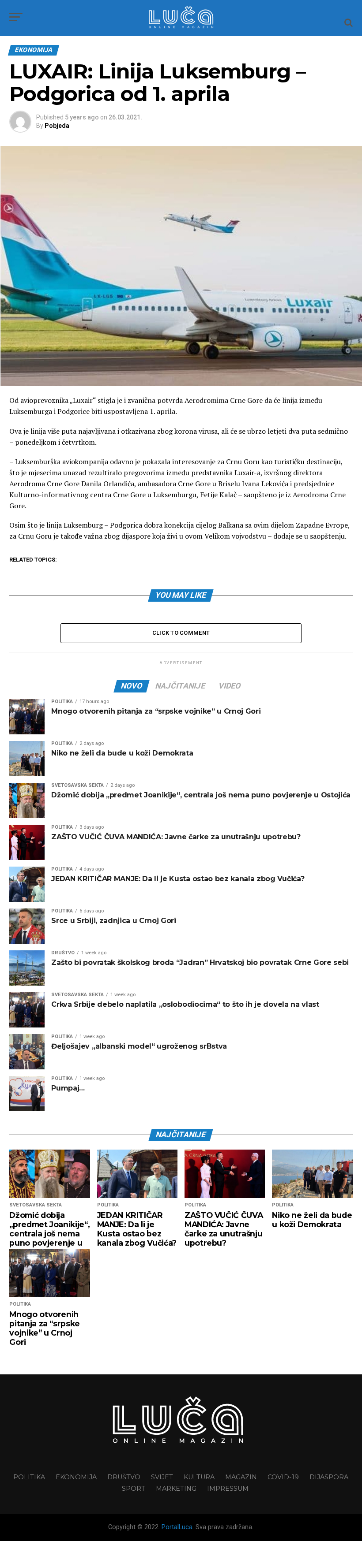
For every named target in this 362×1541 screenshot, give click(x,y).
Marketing (176, 1489)
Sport (133, 1489)
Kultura (199, 1477)
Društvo (123, 1477)
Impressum (228, 1489)
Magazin (241, 1477)
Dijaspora (328, 1477)
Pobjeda (57, 125)
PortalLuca (177, 1527)
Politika (29, 1477)
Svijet (162, 1477)
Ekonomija (76, 1477)
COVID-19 (283, 1477)
